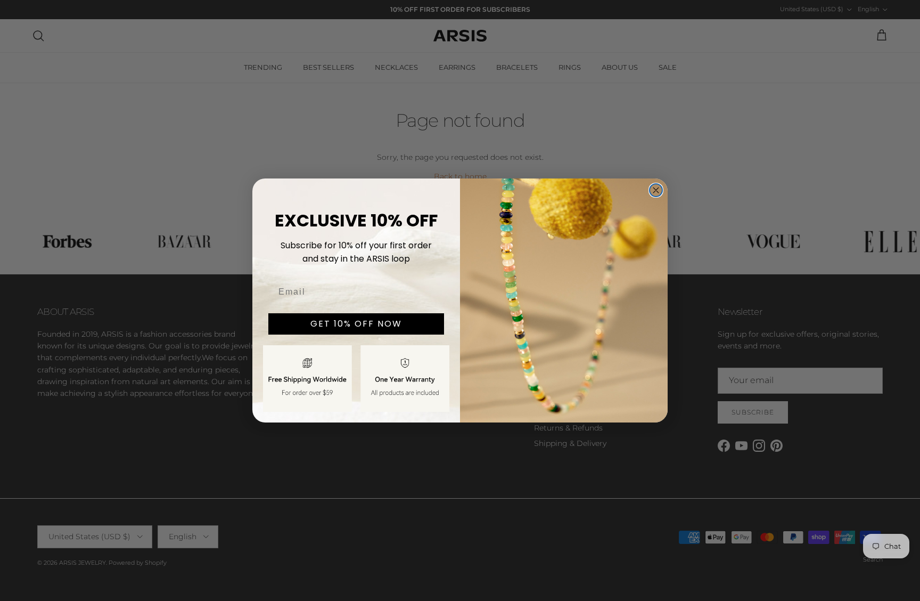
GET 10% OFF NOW (356, 324)
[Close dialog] (656, 190)
